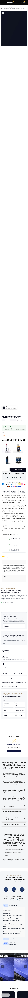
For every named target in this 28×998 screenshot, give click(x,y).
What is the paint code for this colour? (12, 673)
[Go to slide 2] (12, 979)
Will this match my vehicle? (9, 678)
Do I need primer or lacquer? (9, 686)
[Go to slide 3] (13, 979)
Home (2, 7)
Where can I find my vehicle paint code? (12, 682)
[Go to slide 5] (15, 979)
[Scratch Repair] (10, 2)
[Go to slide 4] (14, 979)
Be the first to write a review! (14, 751)
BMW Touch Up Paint (9, 7)
